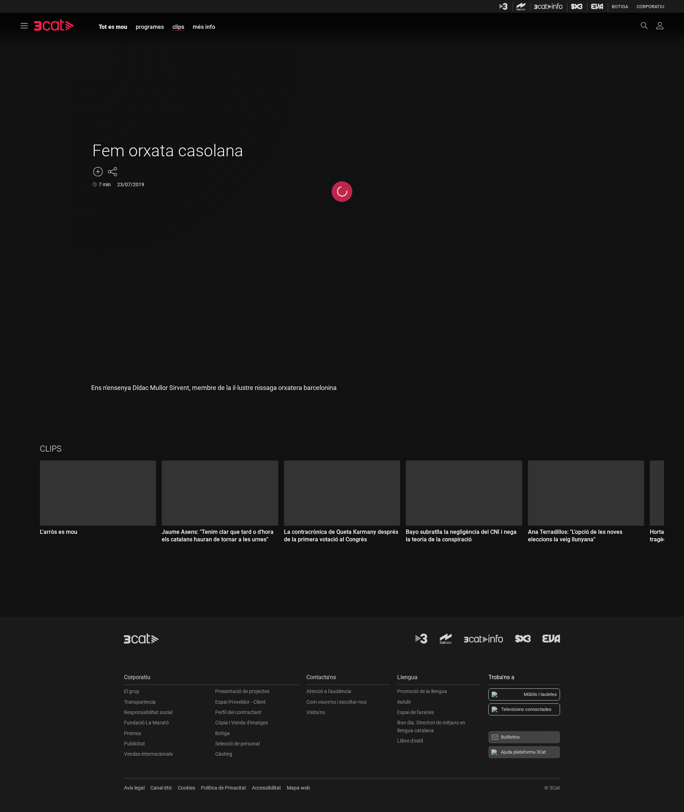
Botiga (620, 6)
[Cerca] (648, 25)
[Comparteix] (112, 171)
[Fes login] (660, 25)
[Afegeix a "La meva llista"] (98, 171)
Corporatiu (650, 6)
